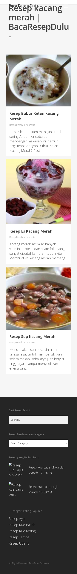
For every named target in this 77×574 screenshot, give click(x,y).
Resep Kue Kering (22, 531)
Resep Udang (19, 543)
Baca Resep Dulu (23, 6)
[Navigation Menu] (66, 6)
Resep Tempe (19, 537)
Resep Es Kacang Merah (30, 231)
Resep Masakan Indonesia (22, 124)
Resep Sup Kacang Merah (32, 336)
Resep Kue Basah (22, 524)
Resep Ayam (18, 518)
